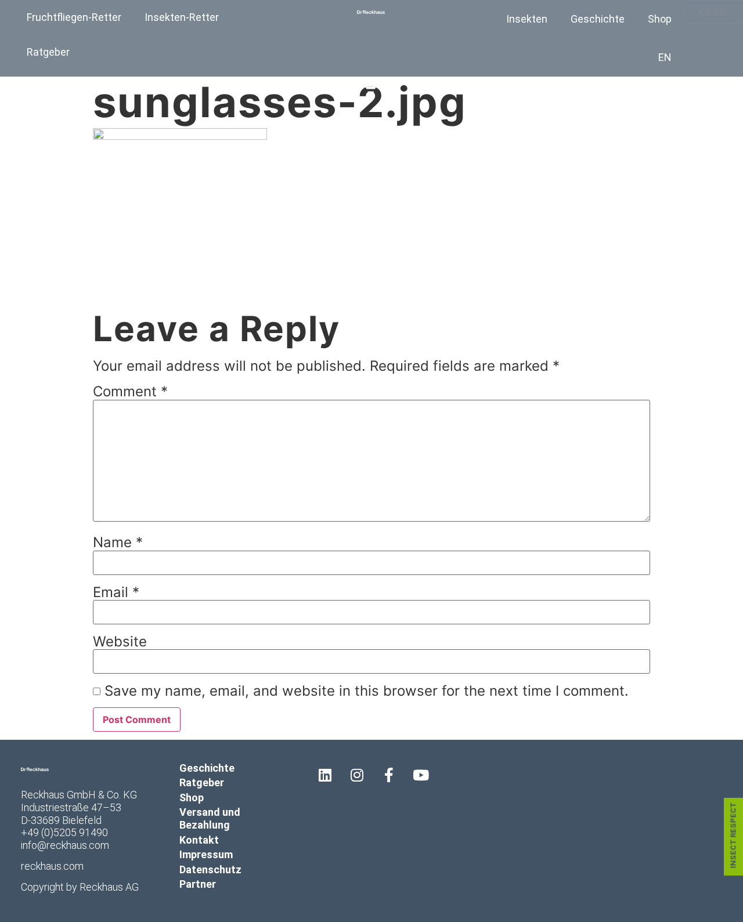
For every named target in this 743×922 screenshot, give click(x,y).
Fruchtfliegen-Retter (74, 17)
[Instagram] (357, 775)
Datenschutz (210, 869)
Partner (197, 884)
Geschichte (598, 19)
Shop (660, 19)
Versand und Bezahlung (209, 818)
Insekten (526, 19)
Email (116, 592)
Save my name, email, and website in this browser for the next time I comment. (366, 691)
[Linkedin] (325, 775)
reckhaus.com (52, 866)
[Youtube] (420, 775)
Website (120, 642)
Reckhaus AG (109, 887)
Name (118, 542)
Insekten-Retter (182, 17)
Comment (130, 392)
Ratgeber (48, 52)
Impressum (206, 854)
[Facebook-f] (388, 775)
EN (665, 57)
